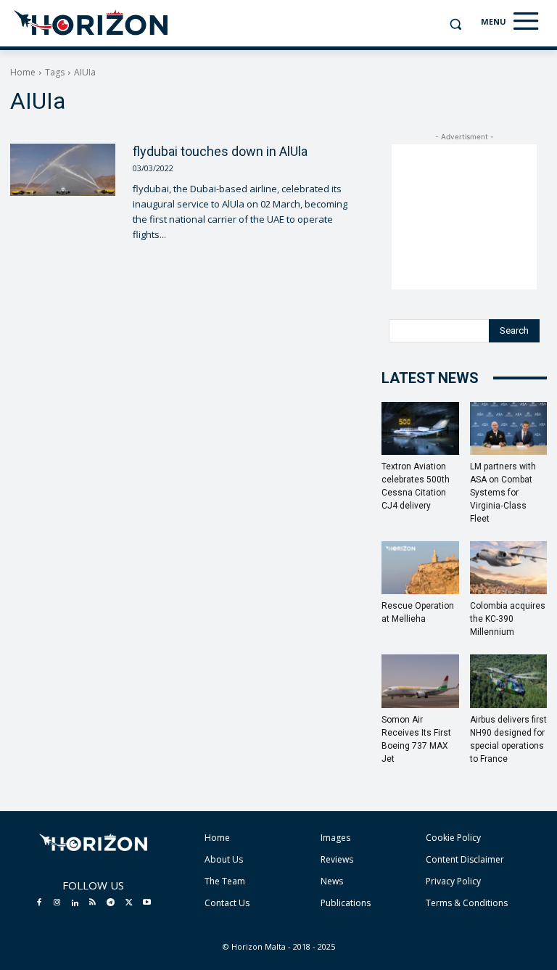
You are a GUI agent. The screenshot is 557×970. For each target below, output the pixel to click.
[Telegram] (111, 903)
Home (23, 72)
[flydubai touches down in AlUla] (62, 170)
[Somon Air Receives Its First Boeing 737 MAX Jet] (420, 680)
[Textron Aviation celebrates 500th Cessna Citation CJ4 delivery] (420, 428)
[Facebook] (39, 903)
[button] (455, 24)
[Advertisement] (464, 216)
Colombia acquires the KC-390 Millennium (507, 619)
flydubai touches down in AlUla (220, 151)
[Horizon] (91, 23)
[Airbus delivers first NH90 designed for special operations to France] (509, 680)
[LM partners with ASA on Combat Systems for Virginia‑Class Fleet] (509, 428)
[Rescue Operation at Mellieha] (420, 567)
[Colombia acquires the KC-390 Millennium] (509, 567)
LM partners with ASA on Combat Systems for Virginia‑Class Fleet (503, 492)
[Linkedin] (74, 903)
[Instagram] (57, 903)
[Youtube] (146, 903)
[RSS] (93, 903)
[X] (129, 903)
